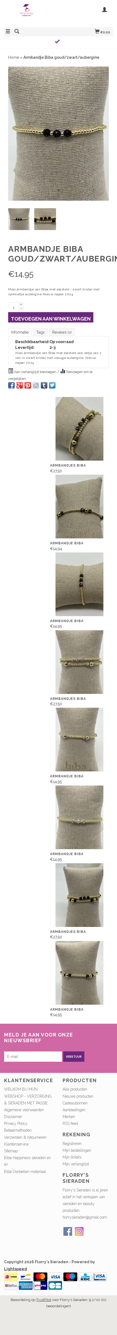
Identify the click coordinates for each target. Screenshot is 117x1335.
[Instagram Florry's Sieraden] (79, 1231)
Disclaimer (13, 1116)
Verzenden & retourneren (25, 1137)
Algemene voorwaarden (24, 1110)
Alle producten (75, 1089)
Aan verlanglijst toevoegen (35, 372)
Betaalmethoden (18, 1130)
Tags (40, 332)
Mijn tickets (72, 1157)
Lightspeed (15, 1269)
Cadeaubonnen (75, 1103)
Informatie (20, 332)
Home (13, 57)
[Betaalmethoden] (11, 1276)
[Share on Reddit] (36, 385)
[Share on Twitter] (52, 385)
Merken (69, 1116)
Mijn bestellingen (77, 1150)
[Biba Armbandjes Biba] (79, 429)
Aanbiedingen (74, 1110)
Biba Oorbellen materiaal (25, 1171)
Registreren (72, 1143)
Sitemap (11, 1151)
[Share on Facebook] (11, 385)
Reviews (62, 332)
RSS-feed (70, 1123)
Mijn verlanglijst (76, 1164)
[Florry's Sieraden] (31, 13)
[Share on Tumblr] (44, 385)
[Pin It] (27, 385)
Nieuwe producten (78, 1096)
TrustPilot (43, 1300)
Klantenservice (16, 1144)
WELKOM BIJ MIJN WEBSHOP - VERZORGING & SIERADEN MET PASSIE (28, 1096)
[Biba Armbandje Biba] (79, 506)
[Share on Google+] (19, 385)
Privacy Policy (15, 1123)
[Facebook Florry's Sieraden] (67, 1231)
